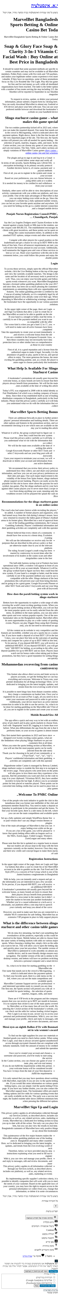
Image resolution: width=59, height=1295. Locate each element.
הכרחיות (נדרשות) (44, 1277)
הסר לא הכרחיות (40, 1271)
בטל (36, 1286)
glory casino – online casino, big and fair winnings (42, 151)
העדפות (28, 1271)
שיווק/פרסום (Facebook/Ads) (39, 1283)
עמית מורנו (27, 1256)
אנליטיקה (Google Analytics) (39, 1280)
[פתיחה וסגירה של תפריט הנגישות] (56, 1206)
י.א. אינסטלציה (44, 5)
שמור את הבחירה (48, 1286)
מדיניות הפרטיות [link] (50, 1290)
